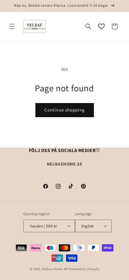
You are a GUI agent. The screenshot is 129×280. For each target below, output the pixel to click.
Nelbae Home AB (55, 269)
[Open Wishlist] (101, 26)
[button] (12, 26)
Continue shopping (64, 110)
